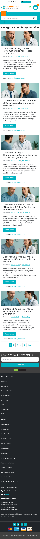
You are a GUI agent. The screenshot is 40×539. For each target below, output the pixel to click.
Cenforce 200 (5, 425)
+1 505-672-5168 (14, 2)
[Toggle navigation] (3, 22)
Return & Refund (6, 468)
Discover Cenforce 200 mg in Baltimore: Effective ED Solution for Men (19, 259)
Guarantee (5, 454)
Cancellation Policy (7, 472)
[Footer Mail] (5, 495)
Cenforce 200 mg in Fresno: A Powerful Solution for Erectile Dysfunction (18, 51)
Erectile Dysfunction (17, 78)
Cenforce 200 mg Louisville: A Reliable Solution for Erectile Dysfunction (18, 311)
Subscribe (20, 365)
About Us (4, 382)
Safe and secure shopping (10, 481)
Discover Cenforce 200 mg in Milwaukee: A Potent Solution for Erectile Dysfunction (19, 207)
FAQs (3, 414)
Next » (30, 345)
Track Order (26, 2)
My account (5, 409)
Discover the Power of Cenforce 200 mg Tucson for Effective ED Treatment (19, 103)
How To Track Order (7, 477)
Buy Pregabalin (6, 438)
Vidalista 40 (5, 434)
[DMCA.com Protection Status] (20, 370)
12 (24, 345)
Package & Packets (7, 463)
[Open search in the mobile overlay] (19, 18)
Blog (2, 405)
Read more (9, 73)
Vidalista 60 (5, 429)
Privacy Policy (5, 395)
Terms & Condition (7, 391)
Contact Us (5, 386)
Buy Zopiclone (6, 443)
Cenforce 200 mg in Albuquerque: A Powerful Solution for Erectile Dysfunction (20, 155)
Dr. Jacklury (26, 56)
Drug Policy (5, 400)
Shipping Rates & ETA (8, 458)
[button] (3, 13)
